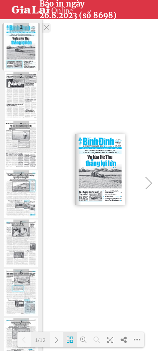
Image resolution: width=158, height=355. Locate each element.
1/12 (40, 340)
